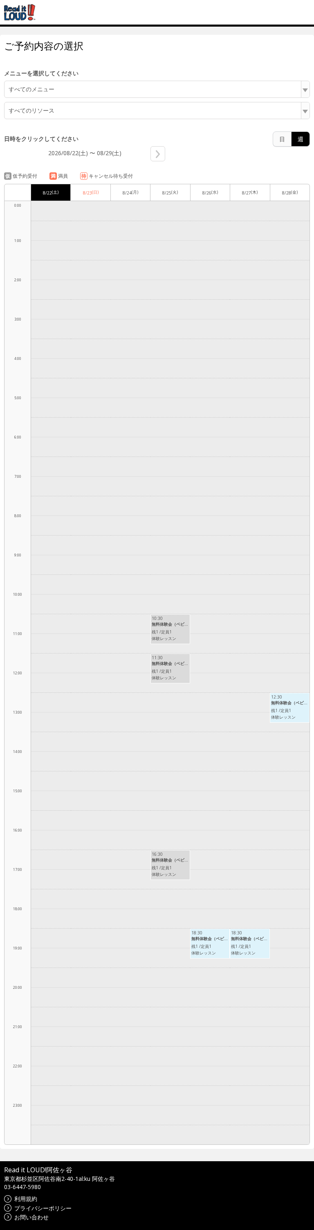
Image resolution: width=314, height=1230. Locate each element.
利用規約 (25, 1199)
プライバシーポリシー (43, 1208)
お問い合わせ (31, 1217)
